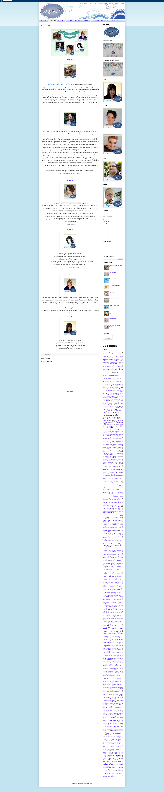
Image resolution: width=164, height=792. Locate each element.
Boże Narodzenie (118, 379)
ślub (112, 701)
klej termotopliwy (115, 526)
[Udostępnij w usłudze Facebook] (48, 354)
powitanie (111, 653)
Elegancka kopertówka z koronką (109, 447)
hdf (110, 474)
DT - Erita (110, 411)
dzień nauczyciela (116, 437)
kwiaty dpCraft (112, 545)
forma (120, 460)
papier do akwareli (114, 602)
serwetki (111, 676)
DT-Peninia (112, 429)
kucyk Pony (119, 540)
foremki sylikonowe (112, 460)
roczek (104, 669)
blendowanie (120, 372)
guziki (119, 470)
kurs (117, 541)
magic (110, 560)
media (122, 569)
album (118, 352)
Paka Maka (108, 599)
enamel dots (111, 451)
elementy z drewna (106, 450)
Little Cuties (117, 557)
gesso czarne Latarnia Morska (116, 465)
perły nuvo (105, 640)
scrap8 (108, 675)
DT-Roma (120, 429)
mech (122, 567)
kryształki (119, 536)
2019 (105, 230)
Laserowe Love (116, 551)
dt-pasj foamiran (117, 428)
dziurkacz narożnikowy (116, 441)
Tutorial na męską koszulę (114, 285)
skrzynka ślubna (115, 681)
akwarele (113, 352)
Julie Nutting (114, 478)
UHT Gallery (113, 734)
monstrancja (119, 576)
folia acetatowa (118, 459)
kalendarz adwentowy (112, 479)
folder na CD (107, 459)
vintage (104, 737)
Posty (105, 336)
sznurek (118, 696)
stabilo (113, 684)
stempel (110, 685)
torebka (104, 723)
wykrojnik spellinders (111, 766)
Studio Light (105, 691)
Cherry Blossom (111, 384)
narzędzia (119, 580)
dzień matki (107, 437)
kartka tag (116, 515)
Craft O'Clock (109, 388)
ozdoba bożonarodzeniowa (111, 596)
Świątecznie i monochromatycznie (114, 707)
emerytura (104, 451)
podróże (104, 649)
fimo (115, 456)
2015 (105, 238)
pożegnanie (105, 655)
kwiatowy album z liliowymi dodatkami (114, 543)
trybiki (113, 723)
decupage (111, 393)
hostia (112, 475)
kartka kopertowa (106, 499)
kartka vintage (114, 517)
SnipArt (114, 682)
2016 (105, 236)
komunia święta (107, 530)
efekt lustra (106, 445)
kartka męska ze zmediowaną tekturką (110, 501)
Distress (114, 394)
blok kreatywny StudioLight (115, 375)
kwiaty (104, 545)
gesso (104, 463)
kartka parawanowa (115, 512)
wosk (116, 743)
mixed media (111, 576)
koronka (106, 531)
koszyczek (116, 534)
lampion (105, 550)
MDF (118, 567)
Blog (67, 224)
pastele (121, 637)
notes (104, 588)
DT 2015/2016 (78, 20)
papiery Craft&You (107, 616)
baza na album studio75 (107, 366)
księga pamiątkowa (112, 540)
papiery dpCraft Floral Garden (108, 618)
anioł (120, 355)
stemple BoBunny (108, 690)
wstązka (108, 746)
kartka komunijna (115, 498)
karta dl (112, 482)
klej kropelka (110, 524)
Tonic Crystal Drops (116, 721)
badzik (115, 357)
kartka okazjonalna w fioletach (116, 509)
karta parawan (118, 482)
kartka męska (120, 499)
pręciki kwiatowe (119, 656)
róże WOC (118, 672)
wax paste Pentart (114, 739)
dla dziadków (107, 396)
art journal (121, 356)
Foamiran (108, 457)
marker (104, 561)
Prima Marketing (108, 658)
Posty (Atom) (49, 393)
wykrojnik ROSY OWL (109, 764)
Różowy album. (112, 318)
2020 (105, 228)
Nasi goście (86, 20)
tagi (120, 710)
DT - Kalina (113, 412)
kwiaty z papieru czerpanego (110, 548)
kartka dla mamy (119, 493)
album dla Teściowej (106, 353)
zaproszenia (118, 771)
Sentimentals (119, 675)
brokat (112, 381)
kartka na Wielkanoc (117, 508)
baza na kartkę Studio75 (107, 368)
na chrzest (115, 579)
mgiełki (111, 572)
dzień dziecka (120, 435)
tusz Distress (117, 726)
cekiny (115, 382)
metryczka (121, 570)
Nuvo (104, 592)
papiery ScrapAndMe (112, 627)
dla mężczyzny (115, 399)
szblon (112, 694)
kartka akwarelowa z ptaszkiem (108, 489)
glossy (120, 466)
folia (113, 459)
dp (108, 406)
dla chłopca (120, 394)
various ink (113, 736)
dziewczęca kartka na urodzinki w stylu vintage (112, 438)
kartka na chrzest (108, 503)
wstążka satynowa (114, 749)
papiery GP (105, 622)
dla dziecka (115, 396)
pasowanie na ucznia (112, 633)
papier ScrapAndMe (112, 609)
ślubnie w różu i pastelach (114, 704)
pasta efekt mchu (107, 636)
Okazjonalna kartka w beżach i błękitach (114, 592)
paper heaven (105, 600)
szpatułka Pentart (115, 700)
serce (104, 676)
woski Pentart (118, 745)
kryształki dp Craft (106, 537)
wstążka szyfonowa (114, 750)
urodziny (105, 736)
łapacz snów (105, 560)
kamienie (111, 481)
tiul (108, 721)
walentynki (120, 737)
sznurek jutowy (115, 697)
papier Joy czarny (107, 605)
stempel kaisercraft (114, 687)
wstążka (112, 746)
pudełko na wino (114, 662)
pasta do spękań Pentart (118, 634)
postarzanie (105, 653)
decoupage (105, 393)
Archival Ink (105, 356)
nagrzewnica (105, 580)
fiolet (119, 456)
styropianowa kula (117, 691)
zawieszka (105, 773)
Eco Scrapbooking (113, 444)
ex (115, 451)
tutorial (104, 734)
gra (111, 469)
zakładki (119, 770)
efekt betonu (120, 444)
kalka (118, 479)
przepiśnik (110, 659)
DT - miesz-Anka (113, 417)
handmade (111, 472)
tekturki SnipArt (112, 720)
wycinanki (109, 752)
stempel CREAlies (106, 687)
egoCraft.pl (117, 445)
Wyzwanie (113, 769)
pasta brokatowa (110, 634)
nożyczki (119, 589)
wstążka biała (119, 746)
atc (111, 357)
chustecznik (115, 385)
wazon (120, 739)
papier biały (119, 600)
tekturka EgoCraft (109, 717)
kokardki (112, 527)
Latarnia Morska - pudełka (108, 554)
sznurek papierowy (119, 698)
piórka (113, 645)
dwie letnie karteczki (119, 431)
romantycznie (118, 669)
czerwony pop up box (112, 391)
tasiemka (104, 711)
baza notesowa (116, 368)
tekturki (110, 719)
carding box (109, 382)
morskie (111, 578)
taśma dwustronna (117, 711)
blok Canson (115, 374)
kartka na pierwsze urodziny (108, 505)
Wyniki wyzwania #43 (114, 305)
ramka (104, 666)
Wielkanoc (120, 740)
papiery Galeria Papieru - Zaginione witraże (112, 621)
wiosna (112, 743)
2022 (105, 219)
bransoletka (107, 381)
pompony (105, 651)
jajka (106, 476)
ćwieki (119, 391)
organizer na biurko (113, 595)
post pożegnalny (118, 652)
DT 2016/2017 (70, 20)
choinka (117, 384)
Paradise (104, 633)
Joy (109, 478)
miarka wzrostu (118, 572)
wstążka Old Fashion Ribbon (109, 747)
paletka (114, 599)
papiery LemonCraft (108, 625)
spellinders (108, 684)
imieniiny (116, 475)
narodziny (112, 580)
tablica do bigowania (107, 710)
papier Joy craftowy (119, 603)
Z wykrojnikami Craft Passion (115, 298)
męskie (106, 572)
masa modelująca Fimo (110, 564)
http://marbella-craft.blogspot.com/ (77, 267)
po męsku (119, 648)
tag (115, 710)
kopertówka (115, 530)
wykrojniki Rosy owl (113, 767)
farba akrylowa (114, 453)
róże (120, 671)
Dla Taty (112, 400)
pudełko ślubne (119, 664)
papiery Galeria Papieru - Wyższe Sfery (116, 619)
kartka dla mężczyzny (107, 495)
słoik (120, 681)
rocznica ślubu (110, 669)
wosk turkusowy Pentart (111, 745)
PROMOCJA (115, 658)
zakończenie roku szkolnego (108, 771)
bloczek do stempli (107, 374)
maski (104, 567)
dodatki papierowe (113, 403)
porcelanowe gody (110, 652)
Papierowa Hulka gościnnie (111, 223)
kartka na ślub (116, 506)
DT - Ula (107, 422)
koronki (111, 531)
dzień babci (114, 435)
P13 (103, 599)
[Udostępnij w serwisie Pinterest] (50, 354)
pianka (111, 643)
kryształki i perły (115, 537)
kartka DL (118, 489)
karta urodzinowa (113, 484)
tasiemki (109, 711)
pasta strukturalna (115, 636)
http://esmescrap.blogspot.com (70, 171)
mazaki (114, 567)
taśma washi (114, 714)
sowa (120, 682)
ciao (103, 387)
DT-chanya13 (110, 426)
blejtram (114, 372)
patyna (109, 639)
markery (108, 561)
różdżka (116, 671)
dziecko (108, 435)
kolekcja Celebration (119, 527)
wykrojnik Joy (114, 759)
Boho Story (119, 378)
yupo (110, 770)
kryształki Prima (115, 539)
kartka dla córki (106, 490)
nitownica (116, 586)
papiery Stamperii (113, 628)
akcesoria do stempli (106, 352)
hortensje (108, 475)
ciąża (106, 387)
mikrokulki (105, 573)
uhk (108, 734)
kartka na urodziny (107, 508)
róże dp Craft (105, 672)
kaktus (120, 478)
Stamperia (119, 684)
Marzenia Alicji (110, 563)
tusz (114, 724)
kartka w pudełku (107, 520)
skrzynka (108, 681)
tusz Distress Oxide (106, 727)
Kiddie (117, 523)
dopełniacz (105, 406)
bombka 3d (105, 379)
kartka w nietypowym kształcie (115, 518)
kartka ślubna (119, 514)
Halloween (105, 472)
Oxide (104, 596)
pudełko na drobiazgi (117, 661)
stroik (114, 690)
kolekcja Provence (117, 528)
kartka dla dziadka (113, 490)
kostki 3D (108, 534)
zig (120, 773)
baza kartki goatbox (114, 362)
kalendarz (104, 479)
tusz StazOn (113, 730)
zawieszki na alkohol (114, 773)
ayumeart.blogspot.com (67, 342)
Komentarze (107, 338)
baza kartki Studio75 (114, 363)
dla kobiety (112, 397)
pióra (109, 645)
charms (105, 384)
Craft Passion (119, 388)
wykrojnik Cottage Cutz (114, 753)
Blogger (90, 783)
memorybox (115, 570)
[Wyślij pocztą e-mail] (45, 354)
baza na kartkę (116, 366)
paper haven (119, 599)
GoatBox (113, 467)
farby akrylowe (110, 454)
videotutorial (119, 736)
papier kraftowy (115, 605)
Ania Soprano (113, 355)
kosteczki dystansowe (118, 533)
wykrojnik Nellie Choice (115, 763)
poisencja (119, 649)
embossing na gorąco (116, 450)
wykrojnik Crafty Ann (108, 758)
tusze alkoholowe (119, 732)
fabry (109, 453)
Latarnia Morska (106, 553)
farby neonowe (105, 456)
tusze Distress (106, 733)
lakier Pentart (120, 548)
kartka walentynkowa (119, 520)
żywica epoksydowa (111, 776)
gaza (120, 462)
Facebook (72, 224)
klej (105, 524)
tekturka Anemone (119, 716)
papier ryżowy (111, 608)
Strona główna (43, 20)
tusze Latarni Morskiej (116, 733)
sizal (112, 678)
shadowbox (117, 676)
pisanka (117, 645)
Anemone (105, 355)
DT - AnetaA (114, 409)
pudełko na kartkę (106, 662)
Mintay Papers (111, 575)
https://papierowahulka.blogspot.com (57, 84)
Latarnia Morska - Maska (116, 553)
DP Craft (112, 406)
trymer (117, 723)
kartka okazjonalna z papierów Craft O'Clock (111, 511)
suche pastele (105, 692)
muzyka (110, 579)
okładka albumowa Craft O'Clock (110, 593)
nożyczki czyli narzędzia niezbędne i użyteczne (112, 590)
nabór (120, 579)
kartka (120, 486)
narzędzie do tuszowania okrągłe (115, 583)
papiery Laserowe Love (114, 624)
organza (120, 595)
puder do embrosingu (109, 665)
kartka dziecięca (115, 496)
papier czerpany (106, 602)
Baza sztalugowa (117, 371)
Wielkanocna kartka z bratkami (111, 742)
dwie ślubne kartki (107, 432)
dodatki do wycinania (113, 402)
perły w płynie (112, 640)
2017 (105, 234)
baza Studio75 (109, 371)
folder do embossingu (118, 457)
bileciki (110, 372)
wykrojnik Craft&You (115, 756)
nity (120, 586)
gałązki (116, 462)
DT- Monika (110, 424)
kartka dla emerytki (112, 492)
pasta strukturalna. (115, 637)
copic (110, 387)
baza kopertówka (118, 365)
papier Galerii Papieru (110, 603)
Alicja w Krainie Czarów (116, 353)
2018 (105, 232)
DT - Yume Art (117, 422)
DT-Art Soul (119, 424)
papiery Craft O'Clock (117, 615)
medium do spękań (107, 570)
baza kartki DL (111, 360)
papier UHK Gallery (114, 611)
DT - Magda (115, 415)
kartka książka (113, 499)
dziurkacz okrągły (106, 442)
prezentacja (112, 656)
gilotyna (114, 466)
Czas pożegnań (112, 272)
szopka (109, 700)
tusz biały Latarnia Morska (107, 726)
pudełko (109, 661)
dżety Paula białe (114, 442)
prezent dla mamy (106, 656)
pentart (113, 639)
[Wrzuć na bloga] (46, 354)
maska (112, 566)
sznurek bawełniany (106, 697)
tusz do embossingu (115, 727)
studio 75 (119, 690)
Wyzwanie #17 (112, 278)
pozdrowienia (118, 653)
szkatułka (117, 694)
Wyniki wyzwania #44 (114, 292)
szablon (108, 694)
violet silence (109, 737)
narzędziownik (105, 585)
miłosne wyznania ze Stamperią (114, 573)
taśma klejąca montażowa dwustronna (110, 713)
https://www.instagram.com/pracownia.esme (70, 175)
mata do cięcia (109, 567)
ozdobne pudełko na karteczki (115, 598)
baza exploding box (115, 359)
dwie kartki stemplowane (109, 431)
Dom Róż (119, 404)
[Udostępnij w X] (47, 354)
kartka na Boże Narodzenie (117, 502)
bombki (110, 379)
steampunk (105, 685)
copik (113, 387)
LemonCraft (115, 556)
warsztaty (106, 739)
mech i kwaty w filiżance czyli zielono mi (111, 569)
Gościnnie (105, 469)
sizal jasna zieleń (119, 678)
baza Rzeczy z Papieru (117, 369)
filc (110, 456)
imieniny (121, 475)
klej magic (116, 524)
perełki (118, 639)
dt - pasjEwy (113, 418)
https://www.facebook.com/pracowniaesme (70, 173)
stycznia (107, 221)
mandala (119, 560)
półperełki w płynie (117, 655)
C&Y (120, 381)
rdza (117, 668)
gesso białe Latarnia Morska (113, 463)
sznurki (105, 700)
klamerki (121, 523)
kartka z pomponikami (111, 487)
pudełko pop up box (111, 664)
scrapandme (113, 675)
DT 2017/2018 (61, 20)
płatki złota (114, 648)
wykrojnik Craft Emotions (107, 755)
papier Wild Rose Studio (107, 612)
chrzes (122, 384)
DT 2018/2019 (52, 20)
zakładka (114, 770)
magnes (114, 560)
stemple (121, 688)
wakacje (115, 737)
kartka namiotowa (106, 509)
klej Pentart (109, 526)
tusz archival (119, 724)
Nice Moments (113, 585)
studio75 (111, 691)
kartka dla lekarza (111, 493)
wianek (104, 740)
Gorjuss (119, 467)
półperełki (110, 655)
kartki (108, 523)
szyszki (108, 701)
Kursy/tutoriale (104, 20)
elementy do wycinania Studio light (114, 448)
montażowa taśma (106, 578)
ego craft (111, 445)
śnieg (113, 706)
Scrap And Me (114, 674)
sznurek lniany (111, 698)
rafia (120, 665)
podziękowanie (111, 649)
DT (117, 407)
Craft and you (119, 387)
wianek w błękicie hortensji (112, 740)
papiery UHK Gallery (110, 632)
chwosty (120, 385)
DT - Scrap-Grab (118, 420)
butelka (117, 381)
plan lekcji (112, 646)
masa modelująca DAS (118, 563)
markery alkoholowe (115, 561)
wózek (104, 746)
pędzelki (114, 642)
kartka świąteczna (108, 515)
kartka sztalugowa (111, 514)
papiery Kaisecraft (113, 622)
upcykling (119, 734)
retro (120, 668)
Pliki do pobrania (114, 20)
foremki (104, 460)
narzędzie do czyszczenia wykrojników (110, 582)
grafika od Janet (116, 469)
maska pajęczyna (118, 566)
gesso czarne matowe (107, 466)
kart (117, 481)
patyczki (105, 639)
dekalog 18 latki (118, 393)
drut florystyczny (111, 407)
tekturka (112, 716)
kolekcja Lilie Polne (108, 528)
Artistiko (106, 357)
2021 (105, 226)
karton (112, 523)
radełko (116, 665)
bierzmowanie (105, 372)
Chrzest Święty (107, 385)
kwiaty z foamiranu (117, 547)
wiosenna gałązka (106, 743)
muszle (105, 579)
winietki (119, 742)
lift (108, 557)
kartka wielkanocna (107, 521)
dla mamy (118, 397)
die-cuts (109, 394)
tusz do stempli (117, 729)
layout (109, 556)
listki (112, 557)
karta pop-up (105, 484)
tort (108, 723)
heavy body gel (116, 474)
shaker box (106, 678)
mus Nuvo (121, 578)
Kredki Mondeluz (112, 536)
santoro (104, 674)
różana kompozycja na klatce (108, 671)
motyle (116, 578)
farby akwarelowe (118, 454)
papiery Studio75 (115, 630)
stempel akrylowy (118, 685)
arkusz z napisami (113, 356)
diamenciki (105, 394)
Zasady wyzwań (95, 20)
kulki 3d (104, 541)
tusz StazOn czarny (111, 732)
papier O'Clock (112, 606)
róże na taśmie (112, 672)
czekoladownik (109, 390)
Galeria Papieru (107, 462)
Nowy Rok (110, 588)
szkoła (113, 695)
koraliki (121, 530)
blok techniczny (106, 376)
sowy (104, 684)
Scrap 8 (108, 674)
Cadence (104, 382)
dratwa (116, 406)
